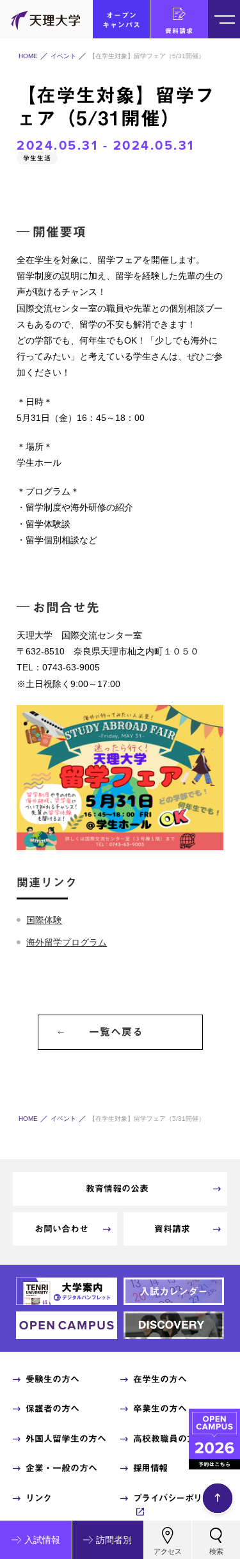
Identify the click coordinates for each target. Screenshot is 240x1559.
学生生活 (37, 158)
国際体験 (44, 920)
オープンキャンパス (121, 20)
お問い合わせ (61, 1228)
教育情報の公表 (117, 1188)
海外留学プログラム (66, 942)
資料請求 (179, 31)
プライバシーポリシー (176, 1498)
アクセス (168, 1551)
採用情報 (150, 1468)
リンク (39, 1498)
